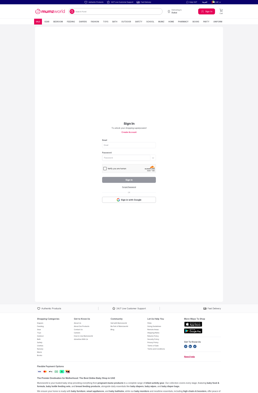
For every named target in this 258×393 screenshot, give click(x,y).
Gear (46, 21)
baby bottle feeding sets (58, 386)
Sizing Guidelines (154, 326)
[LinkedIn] (190, 346)
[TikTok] (194, 346)
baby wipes (150, 386)
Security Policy (153, 339)
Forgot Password (129, 187)
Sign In (208, 11)
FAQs (149, 323)
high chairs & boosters (194, 391)
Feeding (71, 21)
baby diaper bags (170, 386)
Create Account (129, 132)
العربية (204, 2)
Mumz (161, 21)
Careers (77, 333)
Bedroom (58, 21)
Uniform (217, 21)
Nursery (40, 349)
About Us (77, 323)
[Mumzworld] (50, 11)
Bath (114, 21)
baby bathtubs (116, 391)
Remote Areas (153, 330)
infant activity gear (155, 383)
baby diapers (137, 386)
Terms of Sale (153, 346)
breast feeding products (88, 386)
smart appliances (95, 391)
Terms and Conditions (156, 349)
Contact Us (78, 330)
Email (104, 140)
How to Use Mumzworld (83, 336)
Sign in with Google (131, 199)
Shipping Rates (153, 333)
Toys (105, 21)
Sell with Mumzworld (119, 323)
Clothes (40, 346)
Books (196, 21)
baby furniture (78, 391)
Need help (189, 356)
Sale (38, 21)
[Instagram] (185, 346)
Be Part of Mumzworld (119, 326)
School (150, 21)
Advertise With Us (81, 339)
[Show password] (153, 158)
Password (107, 152)
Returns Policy (153, 336)
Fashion (95, 21)
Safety (138, 21)
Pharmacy (183, 21)
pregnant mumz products (110, 383)
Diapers (83, 21)
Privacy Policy (152, 342)
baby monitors (141, 391)
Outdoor (126, 21)
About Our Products (81, 326)
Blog (112, 330)
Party (206, 21)
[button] (191, 2)
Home (171, 21)
